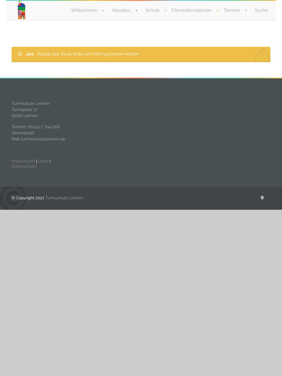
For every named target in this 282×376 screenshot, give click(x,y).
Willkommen (84, 10)
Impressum (23, 161)
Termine (232, 10)
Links (43, 161)
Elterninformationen (192, 10)
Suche (261, 10)
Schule (152, 10)
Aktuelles (121, 10)
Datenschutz (24, 166)
